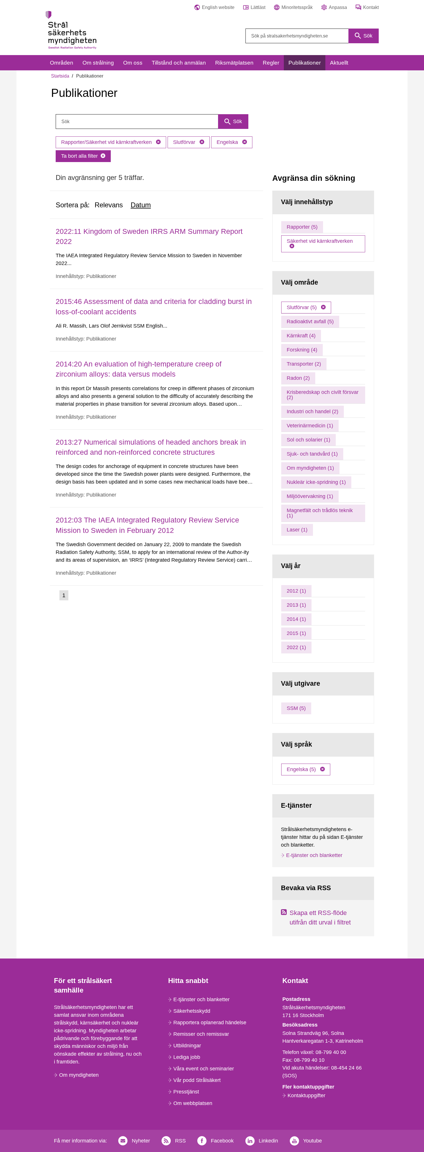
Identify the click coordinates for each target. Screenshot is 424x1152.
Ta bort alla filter (79, 156)
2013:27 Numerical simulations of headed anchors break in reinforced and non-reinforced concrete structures (151, 447)
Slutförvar (185, 142)
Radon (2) (298, 378)
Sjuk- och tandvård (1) (312, 454)
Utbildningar (187, 1045)
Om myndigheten (79, 1075)
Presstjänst (186, 1092)
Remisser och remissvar (201, 1034)
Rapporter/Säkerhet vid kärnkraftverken (107, 142)
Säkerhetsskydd (191, 1011)
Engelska (228, 142)
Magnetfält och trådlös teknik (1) (320, 513)
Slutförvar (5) (302, 307)
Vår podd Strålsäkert (197, 1080)
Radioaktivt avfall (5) (310, 321)
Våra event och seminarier (203, 1069)
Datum (141, 205)
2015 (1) (296, 633)
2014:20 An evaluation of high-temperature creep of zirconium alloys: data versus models (139, 369)
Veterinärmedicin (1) (310, 426)
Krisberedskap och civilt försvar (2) (323, 394)
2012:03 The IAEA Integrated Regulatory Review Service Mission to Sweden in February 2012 (147, 525)
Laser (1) (297, 530)
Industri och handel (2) (312, 411)
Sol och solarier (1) (308, 440)
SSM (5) (296, 708)
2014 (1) (296, 619)
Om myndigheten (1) (310, 468)
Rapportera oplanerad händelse (209, 1022)
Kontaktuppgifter (306, 1095)
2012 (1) (296, 591)
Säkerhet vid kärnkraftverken (320, 241)
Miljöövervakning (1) (310, 496)
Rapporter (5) (302, 227)
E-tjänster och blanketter (314, 855)
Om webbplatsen (192, 1103)
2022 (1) (296, 647)
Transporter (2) (304, 364)
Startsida (60, 76)
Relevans (109, 205)
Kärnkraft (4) (301, 336)
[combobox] (312, 36)
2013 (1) (296, 605)
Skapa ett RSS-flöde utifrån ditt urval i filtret (320, 917)
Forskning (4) (302, 350)
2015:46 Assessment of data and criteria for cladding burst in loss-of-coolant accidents (154, 306)
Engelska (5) (302, 769)
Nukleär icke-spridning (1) (316, 482)
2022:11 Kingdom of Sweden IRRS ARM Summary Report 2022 (149, 236)
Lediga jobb (186, 1057)
